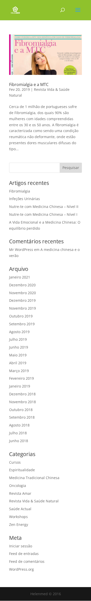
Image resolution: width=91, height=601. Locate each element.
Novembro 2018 (22, 401)
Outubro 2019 (21, 316)
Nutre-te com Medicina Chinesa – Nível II (43, 206)
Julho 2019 (18, 339)
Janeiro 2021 (19, 277)
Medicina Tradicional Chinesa (34, 477)
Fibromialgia (19, 191)
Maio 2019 (18, 355)
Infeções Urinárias (24, 198)
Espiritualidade (22, 469)
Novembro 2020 (22, 292)
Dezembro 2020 (22, 285)
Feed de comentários (26, 561)
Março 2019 (19, 370)
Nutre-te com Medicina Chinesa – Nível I (43, 214)
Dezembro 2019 (22, 300)
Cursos (15, 462)
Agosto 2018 (19, 425)
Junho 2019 (18, 347)
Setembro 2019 (22, 323)
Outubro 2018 (21, 409)
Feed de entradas (24, 553)
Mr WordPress (21, 249)
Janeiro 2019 (19, 386)
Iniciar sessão (20, 546)
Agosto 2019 (19, 331)
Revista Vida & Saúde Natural (34, 501)
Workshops (18, 516)
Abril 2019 (17, 362)
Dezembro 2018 (22, 394)
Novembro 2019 (22, 308)
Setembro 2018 (22, 417)
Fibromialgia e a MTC (29, 84)
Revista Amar (20, 493)
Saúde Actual (20, 508)
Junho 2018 (18, 440)
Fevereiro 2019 (21, 378)
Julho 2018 (18, 433)
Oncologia (17, 485)
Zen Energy (18, 524)
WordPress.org (21, 569)
